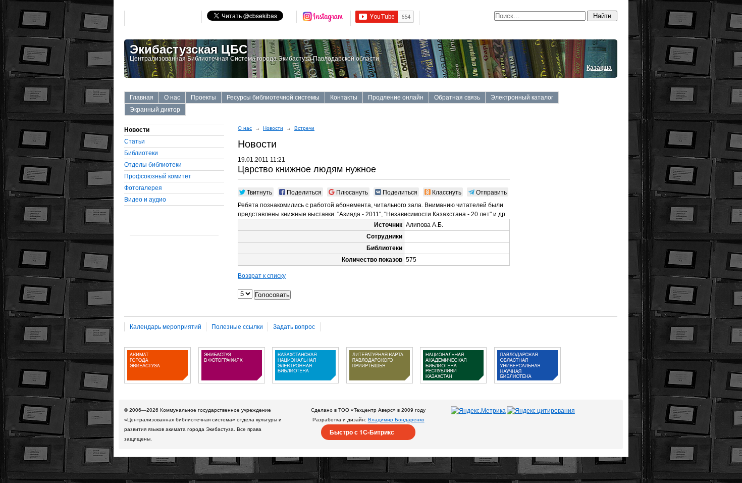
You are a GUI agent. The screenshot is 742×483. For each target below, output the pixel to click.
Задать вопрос (294, 326)
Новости (273, 128)
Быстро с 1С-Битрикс (362, 432)
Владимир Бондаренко (396, 419)
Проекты (203, 97)
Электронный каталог (522, 97)
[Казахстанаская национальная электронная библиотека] (305, 387)
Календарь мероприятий (165, 326)
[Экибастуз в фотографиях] (231, 387)
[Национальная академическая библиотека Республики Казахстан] (453, 387)
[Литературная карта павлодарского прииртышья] (379, 387)
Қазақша (599, 67)
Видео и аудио (145, 199)
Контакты (343, 97)
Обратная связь (457, 97)
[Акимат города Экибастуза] (157, 387)
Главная (141, 97)
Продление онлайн (395, 97)
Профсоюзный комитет (157, 176)
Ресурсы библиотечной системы (273, 97)
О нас (172, 97)
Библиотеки (141, 153)
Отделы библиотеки (153, 164)
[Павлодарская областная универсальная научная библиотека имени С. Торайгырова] (527, 387)
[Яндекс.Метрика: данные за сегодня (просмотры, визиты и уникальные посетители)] (478, 410)
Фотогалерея (143, 187)
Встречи (304, 128)
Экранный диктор (155, 109)
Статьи (134, 141)
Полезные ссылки (237, 326)
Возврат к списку (262, 275)
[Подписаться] (323, 18)
